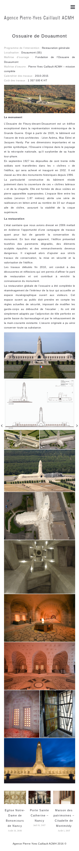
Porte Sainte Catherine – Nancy (39, 815)
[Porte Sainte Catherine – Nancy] (39, 797)
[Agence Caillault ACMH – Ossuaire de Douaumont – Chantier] (39, 470)
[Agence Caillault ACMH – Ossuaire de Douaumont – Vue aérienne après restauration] (57, 439)
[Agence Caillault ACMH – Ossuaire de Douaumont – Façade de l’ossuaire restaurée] (39, 355)
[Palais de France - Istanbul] (77, 425)
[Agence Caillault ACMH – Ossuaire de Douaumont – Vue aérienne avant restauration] (22, 439)
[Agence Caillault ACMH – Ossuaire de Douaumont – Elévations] (39, 404)
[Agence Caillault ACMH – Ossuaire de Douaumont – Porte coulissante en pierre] (22, 713)
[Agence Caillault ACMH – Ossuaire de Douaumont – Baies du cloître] (39, 665)
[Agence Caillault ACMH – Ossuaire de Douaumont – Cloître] (39, 617)
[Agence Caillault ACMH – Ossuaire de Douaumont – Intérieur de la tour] (39, 566)
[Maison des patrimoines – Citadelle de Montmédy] (64, 797)
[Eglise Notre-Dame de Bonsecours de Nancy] (15, 797)
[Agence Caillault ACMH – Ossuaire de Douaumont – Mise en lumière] (39, 760)
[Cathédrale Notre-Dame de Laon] (2, 425)
